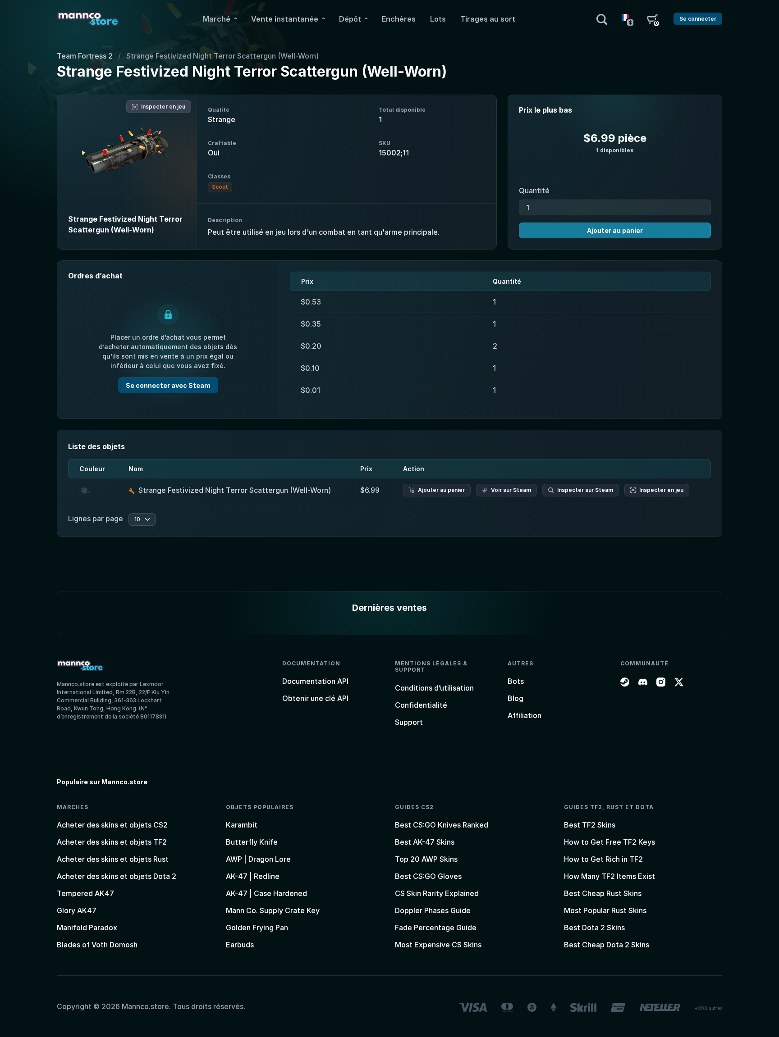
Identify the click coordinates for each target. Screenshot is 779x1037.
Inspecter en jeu (163, 106)
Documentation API (315, 681)
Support (409, 722)
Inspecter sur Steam (585, 490)
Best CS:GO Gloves (428, 876)
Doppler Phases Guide (433, 910)
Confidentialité (421, 705)
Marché (216, 18)
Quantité (534, 190)
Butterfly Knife (252, 841)
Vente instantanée (284, 18)
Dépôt (350, 18)
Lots (438, 18)
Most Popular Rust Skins (605, 910)
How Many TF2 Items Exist (609, 876)
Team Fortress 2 (85, 55)
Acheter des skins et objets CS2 (112, 824)
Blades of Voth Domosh (97, 944)
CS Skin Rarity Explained (437, 893)
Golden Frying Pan (257, 927)
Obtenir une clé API (315, 698)
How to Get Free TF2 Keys (609, 841)
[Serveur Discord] (642, 681)
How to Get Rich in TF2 (603, 859)
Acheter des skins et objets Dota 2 (116, 876)
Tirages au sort (487, 18)
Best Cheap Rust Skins (603, 893)
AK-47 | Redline (253, 876)
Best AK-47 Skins (424, 841)
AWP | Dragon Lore (258, 859)
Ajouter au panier (615, 230)
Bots (516, 681)
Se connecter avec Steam (168, 385)
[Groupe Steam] (624, 681)
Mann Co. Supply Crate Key (273, 910)
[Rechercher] (602, 19)
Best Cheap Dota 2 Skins (606, 944)
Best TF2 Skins (589, 824)
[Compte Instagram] (660, 681)
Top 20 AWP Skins (426, 859)
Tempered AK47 (85, 893)
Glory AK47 (76, 910)
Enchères (399, 18)
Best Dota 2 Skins (594, 927)
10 (137, 519)
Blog (515, 698)
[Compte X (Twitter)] (678, 681)
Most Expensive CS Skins (438, 944)
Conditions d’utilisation (434, 687)
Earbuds (240, 944)
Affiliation (524, 715)
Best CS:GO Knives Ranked (441, 824)
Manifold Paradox (87, 927)
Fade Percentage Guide (436, 927)
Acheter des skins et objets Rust (113, 859)
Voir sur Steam (511, 490)
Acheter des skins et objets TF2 (112, 841)
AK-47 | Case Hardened (266, 893)
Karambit (241, 824)
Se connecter (697, 18)
